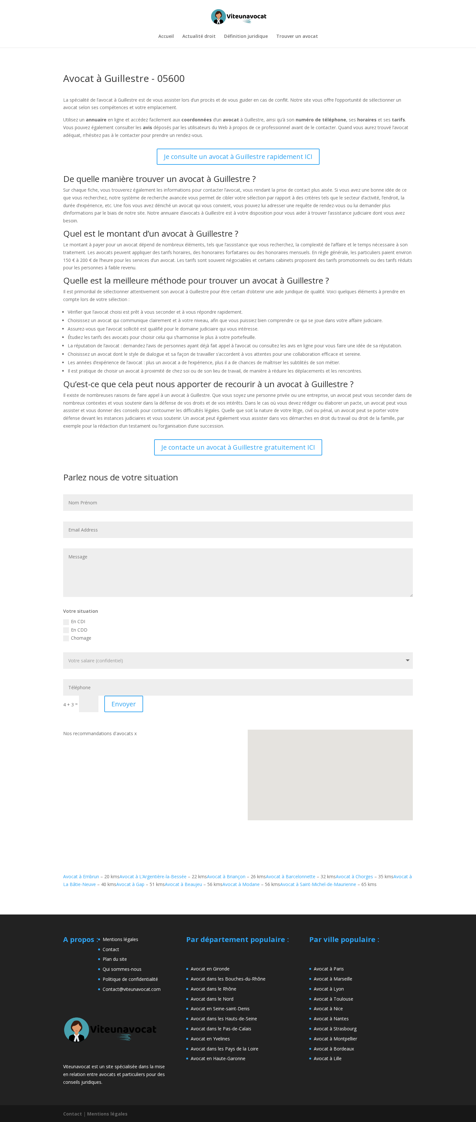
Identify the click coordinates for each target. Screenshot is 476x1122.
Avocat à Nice (328, 1008)
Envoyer (123, 704)
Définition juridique (246, 36)
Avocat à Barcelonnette (290, 876)
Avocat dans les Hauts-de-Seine (224, 1018)
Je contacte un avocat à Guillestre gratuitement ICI (238, 447)
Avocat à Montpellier (335, 1039)
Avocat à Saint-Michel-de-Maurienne (318, 884)
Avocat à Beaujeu (183, 884)
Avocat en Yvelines (210, 1039)
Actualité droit (199, 36)
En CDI (78, 621)
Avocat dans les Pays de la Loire (224, 1049)
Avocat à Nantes (331, 1018)
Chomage (81, 638)
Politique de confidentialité (130, 979)
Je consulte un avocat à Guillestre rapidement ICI (238, 156)
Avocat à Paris (329, 969)
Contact (111, 949)
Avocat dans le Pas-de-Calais (221, 1029)
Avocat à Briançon (226, 876)
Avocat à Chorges (354, 876)
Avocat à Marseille (333, 979)
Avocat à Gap (130, 884)
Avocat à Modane (241, 884)
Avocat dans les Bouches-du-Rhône (228, 979)
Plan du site (115, 959)
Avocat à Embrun (81, 876)
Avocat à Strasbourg (335, 1029)
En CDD (79, 630)
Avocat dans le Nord (212, 999)
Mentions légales (120, 939)
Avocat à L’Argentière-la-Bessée (153, 876)
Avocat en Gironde (210, 969)
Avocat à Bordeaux (334, 1049)
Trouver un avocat (297, 36)
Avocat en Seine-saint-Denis (220, 1008)
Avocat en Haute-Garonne (218, 1058)
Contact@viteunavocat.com (132, 989)
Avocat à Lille (328, 1058)
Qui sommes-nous (122, 969)
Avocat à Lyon (329, 989)
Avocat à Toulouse (333, 999)
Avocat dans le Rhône (213, 989)
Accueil (166, 36)
